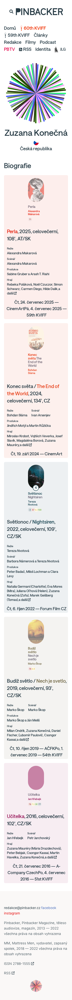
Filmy (30, 42)
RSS (27, 49)
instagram (12, 913)
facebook (48, 908)
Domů (10, 28)
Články (41, 35)
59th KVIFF (19, 35)
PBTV (9, 49)
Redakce (12, 42)
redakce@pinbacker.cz (22, 908)
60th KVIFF (35, 28)
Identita (43, 49)
